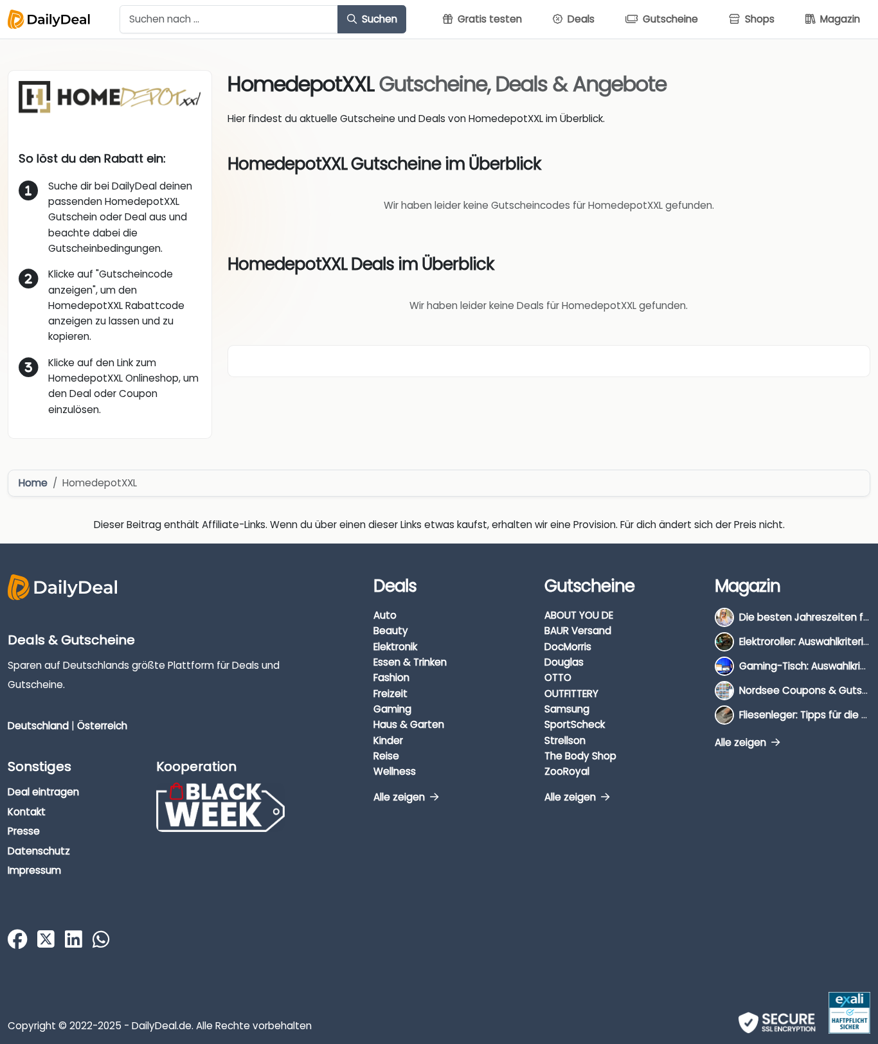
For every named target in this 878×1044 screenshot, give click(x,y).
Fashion (391, 677)
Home (33, 483)
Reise (386, 756)
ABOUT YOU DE (578, 615)
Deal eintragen (43, 792)
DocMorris (567, 646)
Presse (24, 831)
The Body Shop (580, 756)
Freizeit (390, 693)
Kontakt (27, 811)
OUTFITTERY (571, 693)
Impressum (34, 870)
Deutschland (38, 725)
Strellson (565, 740)
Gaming (392, 709)
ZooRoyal (566, 771)
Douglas (564, 662)
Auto (385, 615)
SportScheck (574, 724)
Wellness (394, 771)
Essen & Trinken (410, 662)
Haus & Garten (408, 724)
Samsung (566, 709)
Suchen (378, 19)
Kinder (388, 740)
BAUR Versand (577, 630)
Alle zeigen (400, 797)
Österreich (102, 725)
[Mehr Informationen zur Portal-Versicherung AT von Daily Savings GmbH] (849, 1013)
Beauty (390, 630)
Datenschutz (39, 851)
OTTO (557, 677)
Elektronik (395, 646)
